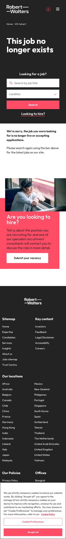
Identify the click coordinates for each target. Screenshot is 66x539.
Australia (7, 389)
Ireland (6, 444)
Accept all (32, 532)
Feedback (41, 332)
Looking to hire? (33, 114)
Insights (6, 348)
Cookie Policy (48, 514)
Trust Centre (9, 364)
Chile (5, 405)
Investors (40, 326)
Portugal (39, 400)
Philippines (40, 394)
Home (5, 326)
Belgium (6, 394)
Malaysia (7, 460)
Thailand (39, 433)
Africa (5, 383)
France (6, 416)
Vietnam (39, 460)
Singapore (40, 405)
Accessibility (42, 343)
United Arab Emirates (46, 444)
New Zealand (42, 389)
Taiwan (38, 427)
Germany (7, 422)
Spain (37, 416)
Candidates (8, 337)
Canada (6, 400)
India (5, 433)
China (5, 411)
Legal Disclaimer (44, 337)
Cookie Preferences (33, 521)
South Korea (41, 411)
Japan (5, 455)
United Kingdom (43, 449)
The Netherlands (44, 438)
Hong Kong (8, 427)
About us (7, 354)
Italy (4, 449)
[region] (33, 510)
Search (33, 105)
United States (42, 455)
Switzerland (41, 422)
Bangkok (40, 480)
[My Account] (48, 9)
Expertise (7, 332)
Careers (40, 348)
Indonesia (7, 438)
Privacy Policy (10, 480)
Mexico (38, 383)
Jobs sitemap (9, 359)
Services (7, 343)
